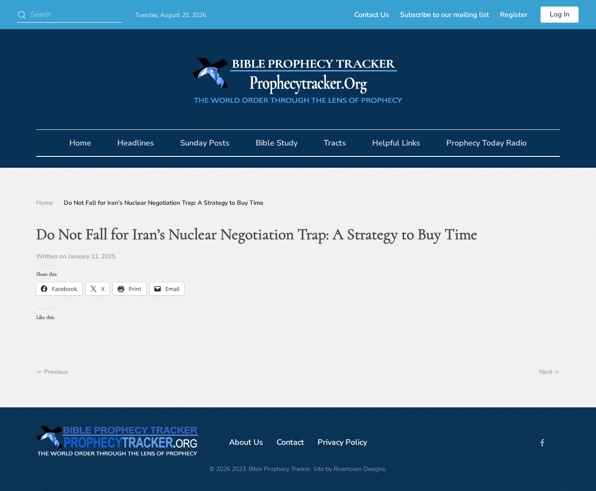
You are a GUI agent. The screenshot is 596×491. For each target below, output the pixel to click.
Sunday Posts (204, 143)
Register (513, 15)
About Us (246, 442)
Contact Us (371, 15)
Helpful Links (396, 143)
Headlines (135, 143)
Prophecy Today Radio (486, 143)
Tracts (335, 143)
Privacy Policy (342, 442)
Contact (290, 442)
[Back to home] (298, 79)
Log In (559, 14)
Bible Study (277, 143)
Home (80, 143)
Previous (56, 372)
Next (545, 372)
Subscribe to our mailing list (444, 15)
